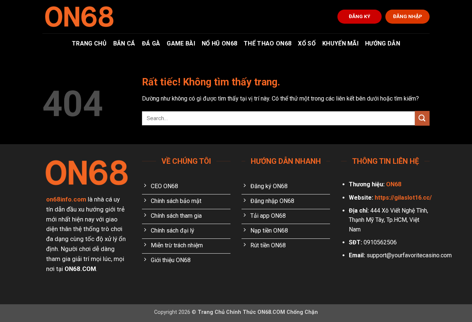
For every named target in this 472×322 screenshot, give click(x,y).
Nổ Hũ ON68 (219, 43)
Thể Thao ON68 (267, 43)
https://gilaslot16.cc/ (403, 197)
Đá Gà (151, 43)
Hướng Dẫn (382, 43)
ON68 (393, 184)
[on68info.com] (79, 16)
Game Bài (181, 43)
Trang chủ (89, 43)
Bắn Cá (124, 43)
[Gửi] (422, 118)
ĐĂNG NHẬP (407, 16)
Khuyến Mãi (340, 43)
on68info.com (66, 199)
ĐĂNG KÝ (359, 16)
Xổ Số (307, 43)
